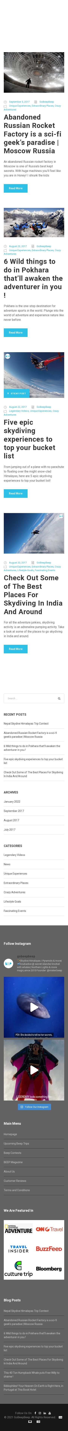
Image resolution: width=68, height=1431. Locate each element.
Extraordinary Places (43, 105)
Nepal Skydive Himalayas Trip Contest (26, 723)
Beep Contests (12, 1152)
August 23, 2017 (18, 246)
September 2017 (14, 810)
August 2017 (11, 820)
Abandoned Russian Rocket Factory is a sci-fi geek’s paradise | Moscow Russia (33, 134)
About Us (9, 1171)
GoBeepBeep (46, 101)
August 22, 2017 (18, 406)
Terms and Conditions (17, 1190)
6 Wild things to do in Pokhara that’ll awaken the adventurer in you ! (33, 278)
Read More (15, 188)
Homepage (10, 1134)
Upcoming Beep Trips (16, 1143)
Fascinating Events (45, 570)
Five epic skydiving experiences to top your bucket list (29, 439)
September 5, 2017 (19, 101)
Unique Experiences (20, 105)
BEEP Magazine (13, 1162)
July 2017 (9, 829)
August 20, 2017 (18, 562)
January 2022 (12, 801)
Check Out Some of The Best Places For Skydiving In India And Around (33, 595)
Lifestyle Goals (25, 570)
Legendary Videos (19, 410)
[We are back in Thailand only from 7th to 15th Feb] (34, 1070)
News (7, 864)
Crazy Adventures (14, 892)
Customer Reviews (15, 1180)
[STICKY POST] (34, 375)
